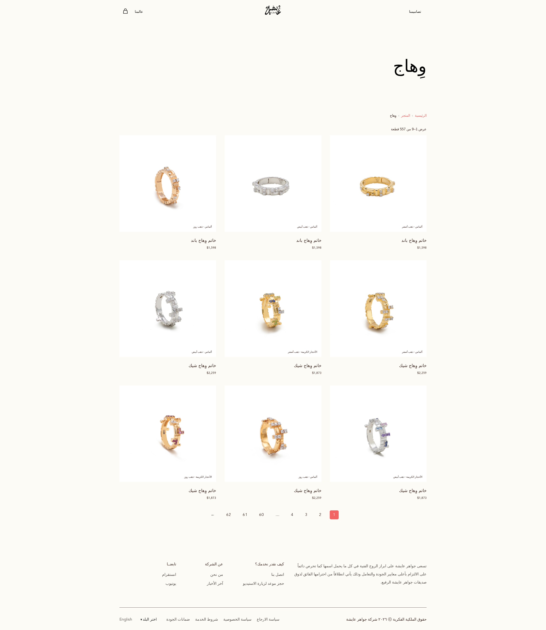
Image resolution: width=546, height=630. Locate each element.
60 (261, 515)
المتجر (405, 115)
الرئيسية (421, 115)
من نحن (216, 574)
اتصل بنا (277, 574)
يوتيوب (171, 583)
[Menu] (125, 12)
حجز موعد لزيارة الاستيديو (263, 583)
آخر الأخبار (215, 583)
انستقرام (169, 574)
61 (245, 515)
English (125, 619)
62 (228, 515)
